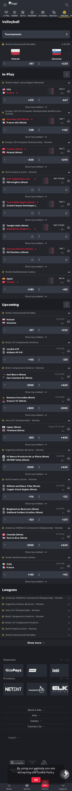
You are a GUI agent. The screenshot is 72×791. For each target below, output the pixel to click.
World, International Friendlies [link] (20, 313)
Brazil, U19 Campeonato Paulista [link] (21, 342)
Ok (36, 780)
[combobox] (11, 737)
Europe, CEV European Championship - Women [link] (28, 142)
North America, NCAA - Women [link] (21, 172)
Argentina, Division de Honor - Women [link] (24, 450)
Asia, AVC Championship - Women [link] (22, 420)
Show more (34, 642)
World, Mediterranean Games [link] (20, 272)
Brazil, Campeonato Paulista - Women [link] (24, 368)
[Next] (69, 53)
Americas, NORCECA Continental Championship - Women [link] (34, 528)
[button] (36, 83)
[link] (16, 5)
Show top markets (34, 107)
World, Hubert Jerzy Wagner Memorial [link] (24, 82)
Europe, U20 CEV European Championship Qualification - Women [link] (33, 112)
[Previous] (3, 53)
